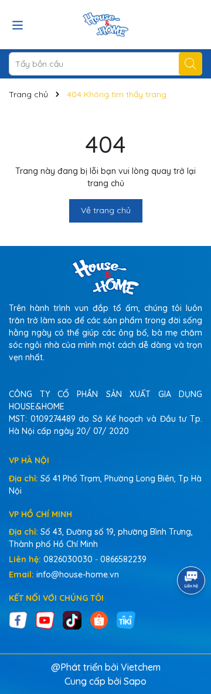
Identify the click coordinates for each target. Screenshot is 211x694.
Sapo (135, 681)
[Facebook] (18, 619)
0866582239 (123, 559)
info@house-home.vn (77, 574)
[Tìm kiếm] (190, 64)
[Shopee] (99, 619)
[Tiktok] (72, 619)
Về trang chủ (106, 210)
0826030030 (68, 559)
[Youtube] (45, 619)
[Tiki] (126, 619)
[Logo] (105, 24)
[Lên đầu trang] (187, 623)
